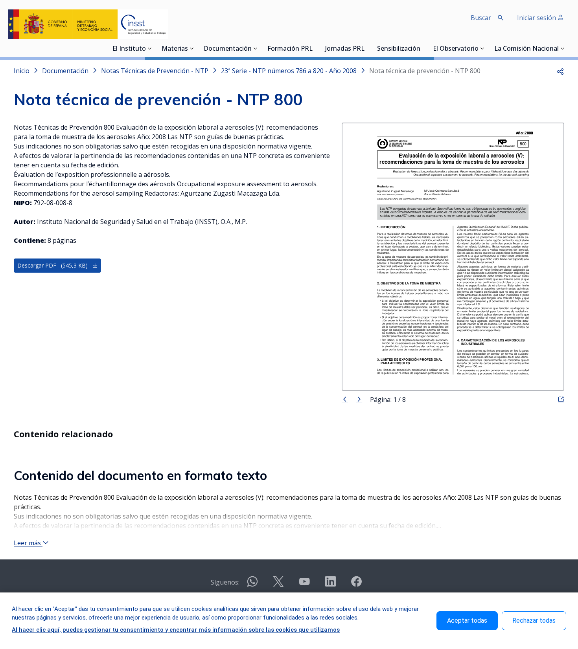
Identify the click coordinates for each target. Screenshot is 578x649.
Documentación (228, 49)
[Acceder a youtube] (304, 584)
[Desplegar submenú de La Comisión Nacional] (563, 48)
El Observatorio (456, 49)
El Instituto (129, 49)
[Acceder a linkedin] (330, 584)
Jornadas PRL (344, 49)
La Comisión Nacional (526, 49)
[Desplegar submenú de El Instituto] (150, 48)
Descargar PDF (52, 265)
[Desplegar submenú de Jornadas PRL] (366, 48)
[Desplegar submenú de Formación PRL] (315, 48)
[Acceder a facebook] (356, 584)
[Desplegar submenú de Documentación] (256, 48)
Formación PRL (290, 49)
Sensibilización (398, 49)
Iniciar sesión (537, 17)
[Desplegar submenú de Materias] (192, 48)
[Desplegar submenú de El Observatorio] (482, 48)
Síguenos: (225, 582)
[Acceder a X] (278, 584)
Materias (175, 49)
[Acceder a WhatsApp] (252, 584)
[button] (560, 70)
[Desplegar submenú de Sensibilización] (422, 48)
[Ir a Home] (88, 24)
